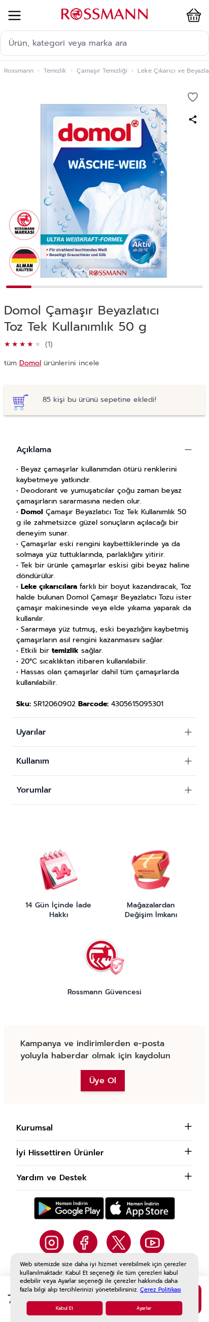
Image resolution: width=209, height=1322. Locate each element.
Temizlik (55, 71)
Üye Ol (102, 1081)
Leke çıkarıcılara (49, 586)
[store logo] (104, 14)
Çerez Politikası (160, 1289)
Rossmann (18, 71)
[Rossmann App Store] (140, 1208)
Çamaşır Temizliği (102, 71)
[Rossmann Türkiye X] (119, 1242)
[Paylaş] (193, 119)
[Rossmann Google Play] (68, 1208)
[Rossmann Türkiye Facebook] (85, 1242)
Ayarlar (144, 1308)
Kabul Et (64, 1308)
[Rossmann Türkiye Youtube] (152, 1242)
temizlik (65, 650)
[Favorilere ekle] (193, 97)
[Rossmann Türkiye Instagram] (52, 1242)
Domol (30, 363)
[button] (192, 15)
